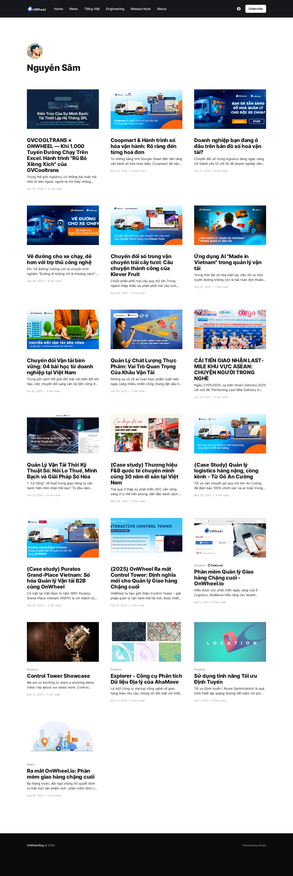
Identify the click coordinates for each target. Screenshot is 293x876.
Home (58, 9)
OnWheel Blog (35, 845)
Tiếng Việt (92, 9)
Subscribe (256, 9)
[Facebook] (239, 9)
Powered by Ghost (254, 845)
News (73, 9)
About (161, 9)
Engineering (115, 9)
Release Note (141, 9)
